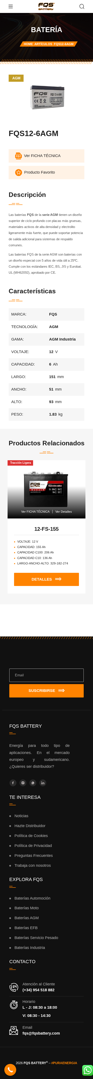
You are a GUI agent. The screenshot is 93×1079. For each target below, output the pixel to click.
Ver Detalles (63, 511)
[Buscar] (82, 7)
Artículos (43, 44)
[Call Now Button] (10, 1070)
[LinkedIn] (43, 783)
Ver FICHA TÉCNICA (35, 511)
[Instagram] (23, 783)
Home (28, 44)
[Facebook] (13, 783)
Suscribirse (42, 690)
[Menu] (10, 6)
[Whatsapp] (33, 783)
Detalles (51, 577)
